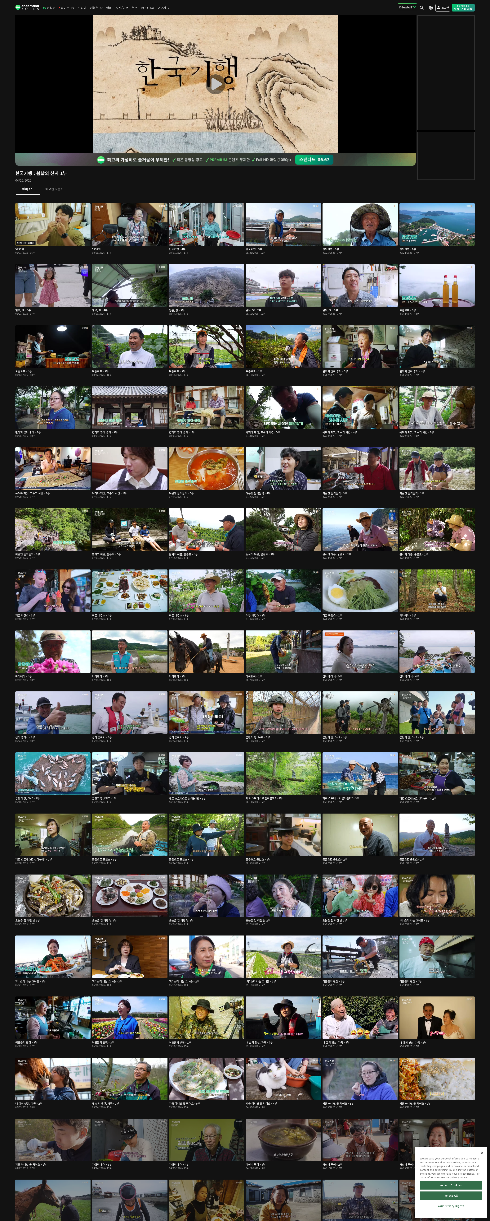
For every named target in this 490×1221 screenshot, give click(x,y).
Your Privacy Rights (451, 1206)
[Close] (482, 1153)
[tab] (28, 189)
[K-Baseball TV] (407, 7)
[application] (215, 84)
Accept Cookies (451, 1185)
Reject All (451, 1195)
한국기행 (23, 173)
